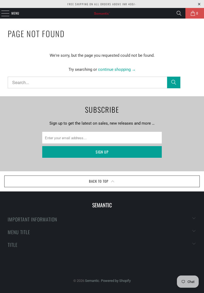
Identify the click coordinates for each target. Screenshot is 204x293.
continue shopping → (117, 69)
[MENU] (2, 13)
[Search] (179, 13)
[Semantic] (102, 13)
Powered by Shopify (116, 281)
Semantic (92, 281)
